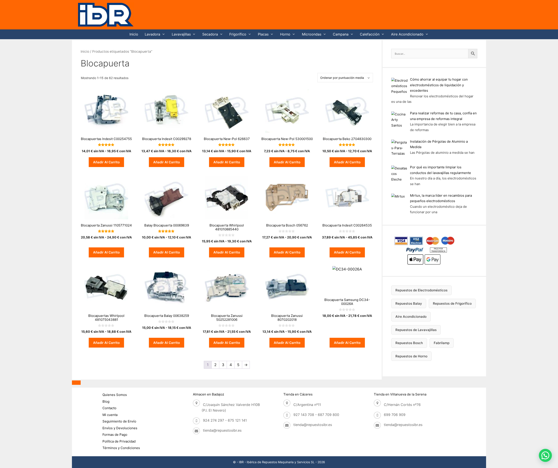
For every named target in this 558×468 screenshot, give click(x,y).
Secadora (210, 34)
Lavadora (152, 34)
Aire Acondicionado (407, 34)
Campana (341, 34)
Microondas (311, 34)
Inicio (133, 34)
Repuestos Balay (408, 303)
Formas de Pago (114, 435)
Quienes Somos (114, 395)
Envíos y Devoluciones (119, 428)
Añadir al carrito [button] (106, 162)
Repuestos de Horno (411, 356)
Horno (285, 34)
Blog (105, 401)
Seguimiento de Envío (119, 421)
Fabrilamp (441, 343)
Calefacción (369, 34)
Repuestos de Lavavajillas (416, 330)
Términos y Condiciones (121, 448)
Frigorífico (237, 34)
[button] (545, 455)
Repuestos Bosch (409, 343)
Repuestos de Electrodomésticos (421, 290)
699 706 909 (394, 414)
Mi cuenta (109, 415)
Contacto (109, 408)
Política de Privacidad (119, 441)
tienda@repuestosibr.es (222, 430)
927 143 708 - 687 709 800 (316, 414)
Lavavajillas (181, 34)
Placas (263, 34)
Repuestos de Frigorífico (452, 303)
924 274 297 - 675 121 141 (225, 420)
